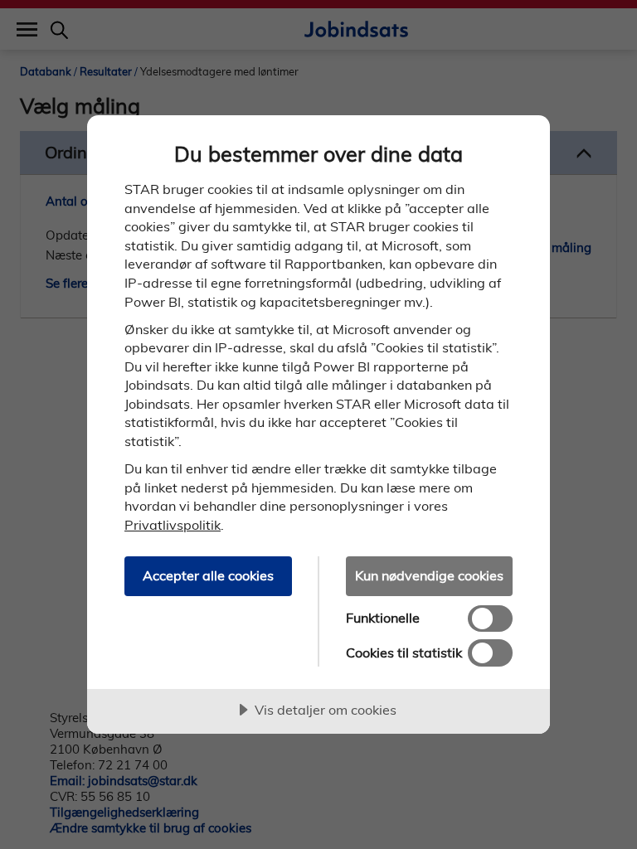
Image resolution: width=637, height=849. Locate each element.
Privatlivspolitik (172, 525)
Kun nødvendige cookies (429, 575)
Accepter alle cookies (208, 575)
